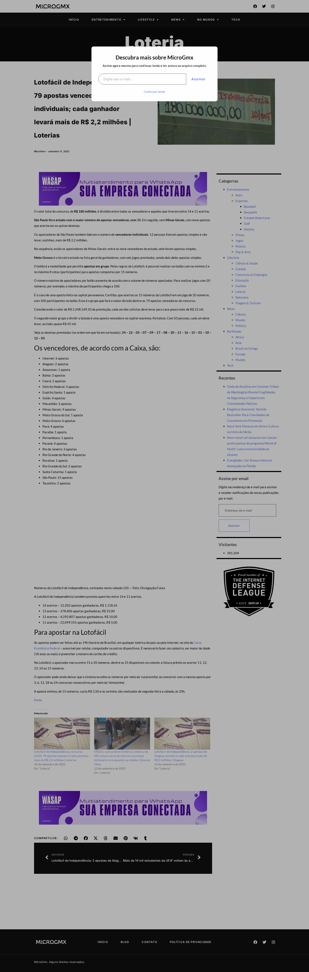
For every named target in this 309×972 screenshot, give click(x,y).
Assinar (198, 79)
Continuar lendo (154, 91)
